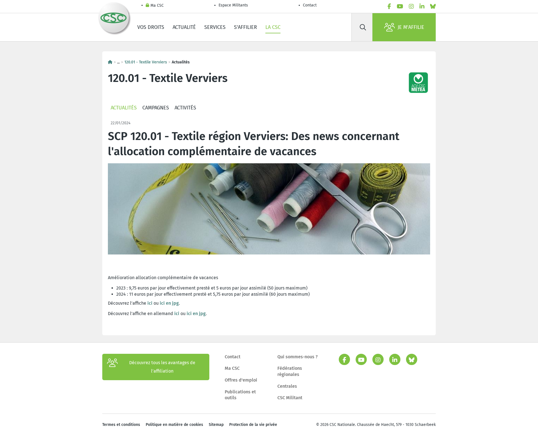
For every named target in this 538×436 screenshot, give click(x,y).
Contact (310, 5)
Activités (185, 108)
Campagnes (155, 108)
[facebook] (389, 6)
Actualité (184, 27)
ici (150, 303)
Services (215, 27)
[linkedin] (422, 6)
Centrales (287, 386)
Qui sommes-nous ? (297, 356)
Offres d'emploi (241, 380)
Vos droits (150, 27)
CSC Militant (289, 397)
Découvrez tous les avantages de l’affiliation (162, 367)
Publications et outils (240, 395)
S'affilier (245, 27)
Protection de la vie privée (253, 424)
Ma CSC (157, 5)
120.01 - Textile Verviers (145, 62)
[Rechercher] (363, 27)
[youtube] (400, 6)
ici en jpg (169, 303)
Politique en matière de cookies (174, 424)
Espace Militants (233, 5)
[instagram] (411, 6)
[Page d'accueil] (110, 62)
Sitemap (216, 424)
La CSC (272, 27)
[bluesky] (433, 6)
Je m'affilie (411, 27)
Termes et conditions (121, 424)
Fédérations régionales (289, 371)
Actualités (124, 108)
